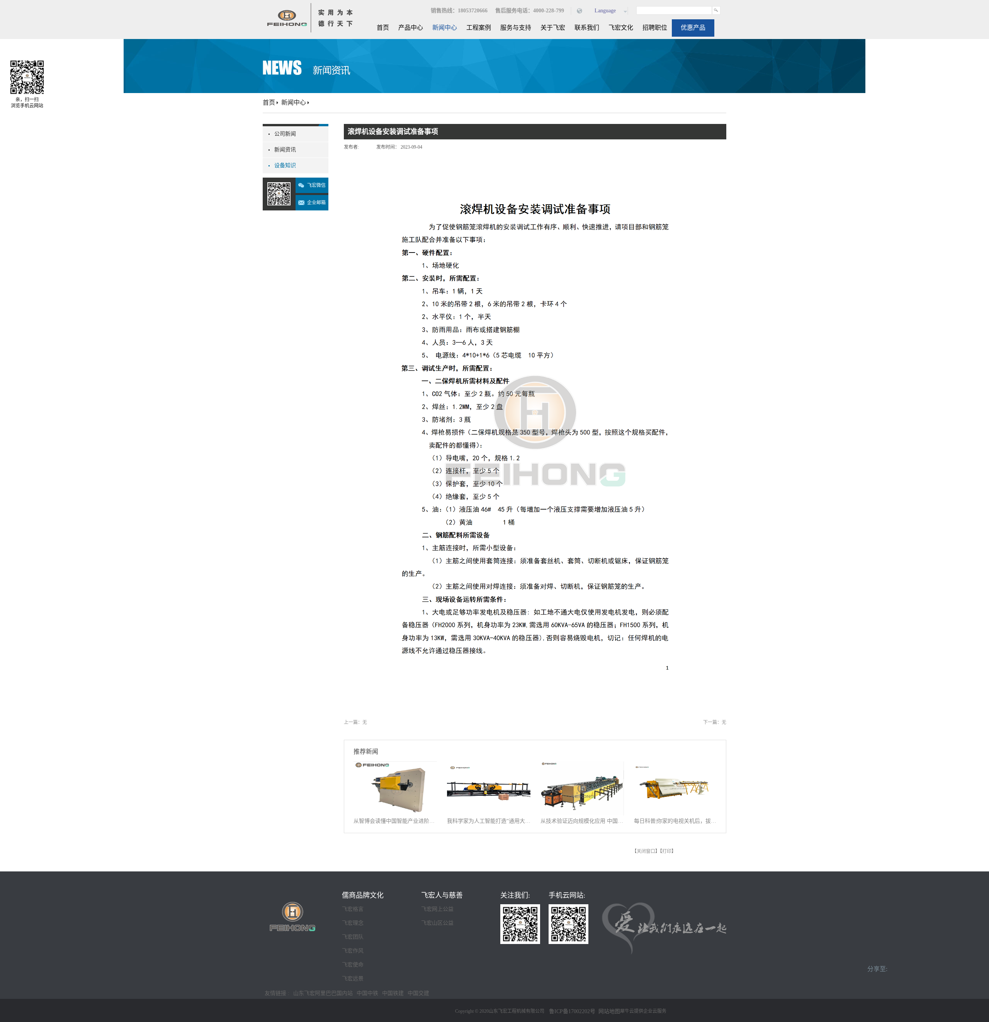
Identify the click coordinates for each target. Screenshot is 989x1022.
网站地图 (607, 1011)
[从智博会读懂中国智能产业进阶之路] (395, 766)
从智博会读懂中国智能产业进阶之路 (395, 821)
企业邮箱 (316, 202)
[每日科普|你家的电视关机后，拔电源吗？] (675, 766)
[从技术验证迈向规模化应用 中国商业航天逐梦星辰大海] (582, 766)
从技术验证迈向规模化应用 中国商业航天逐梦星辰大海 (582, 821)
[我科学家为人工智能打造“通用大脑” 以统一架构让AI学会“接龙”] (488, 766)
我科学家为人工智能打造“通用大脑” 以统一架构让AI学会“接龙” (488, 821)
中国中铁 (367, 993)
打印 (666, 851)
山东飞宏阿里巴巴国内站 (323, 993)
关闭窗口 (646, 851)
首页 (383, 27)
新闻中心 (293, 102)
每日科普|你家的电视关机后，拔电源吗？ (675, 821)
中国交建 (418, 993)
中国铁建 (393, 993)
